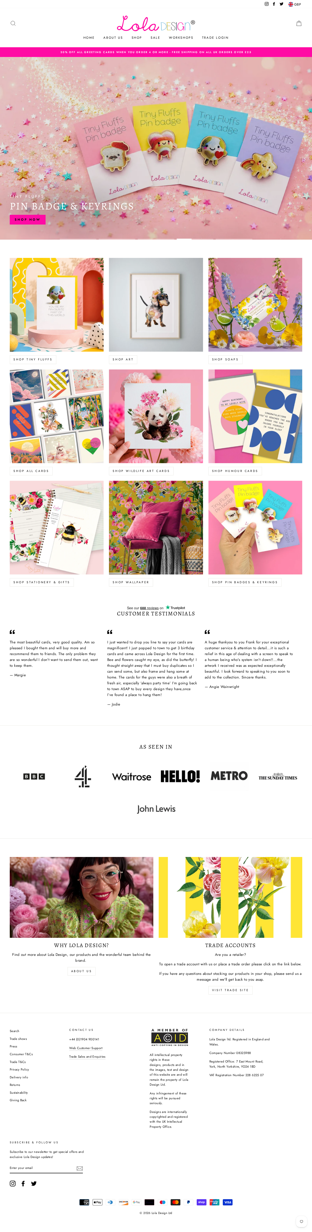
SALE (155, 37)
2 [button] (117, 239)
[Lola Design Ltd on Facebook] (23, 1183)
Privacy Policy (19, 1069)
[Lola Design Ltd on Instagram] (13, 1183)
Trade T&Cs (18, 1062)
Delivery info (19, 1077)
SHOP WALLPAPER (131, 582)
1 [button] (78, 239)
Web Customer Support (85, 1048)
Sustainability (19, 1092)
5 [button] (234, 239)
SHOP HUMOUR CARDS (235, 471)
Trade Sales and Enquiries (87, 1056)
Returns (15, 1084)
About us (113, 37)
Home (89, 37)
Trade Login (215, 37)
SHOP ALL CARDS (31, 471)
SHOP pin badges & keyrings (245, 582)
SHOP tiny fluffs (33, 359)
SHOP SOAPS (225, 359)
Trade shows (18, 1038)
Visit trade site (230, 990)
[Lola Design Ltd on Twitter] (34, 1183)
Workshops (181, 37)
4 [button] (195, 239)
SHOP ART (123, 359)
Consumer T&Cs (21, 1054)
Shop (137, 37)
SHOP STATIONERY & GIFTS (41, 582)
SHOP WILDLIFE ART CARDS (141, 471)
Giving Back (18, 1100)
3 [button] (156, 239)
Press (13, 1046)
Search (14, 1031)
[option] (156, 52)
